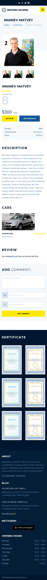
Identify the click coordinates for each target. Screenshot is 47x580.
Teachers (17, 25)
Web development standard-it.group (14, 577)
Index (7, 25)
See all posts (8, 514)
